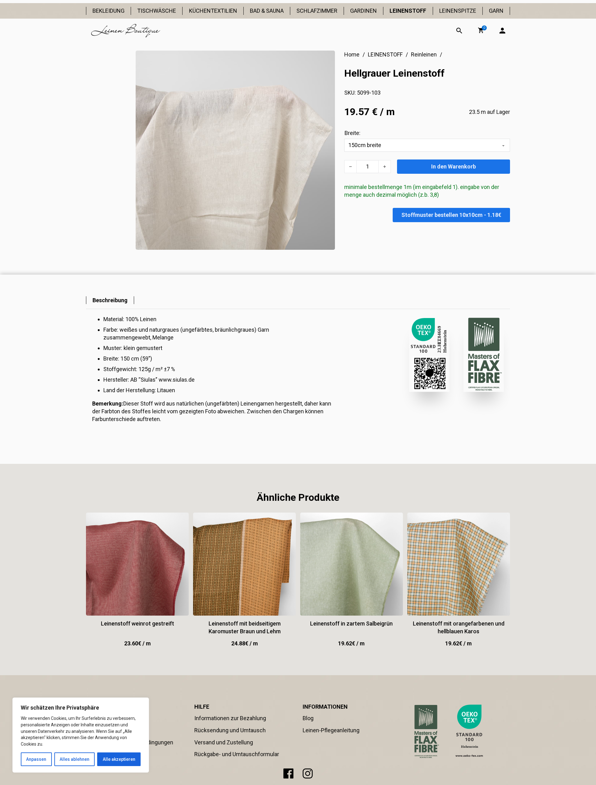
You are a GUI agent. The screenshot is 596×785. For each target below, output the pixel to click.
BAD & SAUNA (267, 10)
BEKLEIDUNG (108, 10)
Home (351, 54)
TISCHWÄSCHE (156, 10)
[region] (80, 735)
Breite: (352, 133)
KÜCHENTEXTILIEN (213, 10)
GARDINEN (363, 10)
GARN (496, 10)
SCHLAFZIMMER (316, 10)
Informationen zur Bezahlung (230, 718)
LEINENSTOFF (408, 10)
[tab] (110, 300)
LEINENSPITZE (457, 10)
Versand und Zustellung (223, 742)
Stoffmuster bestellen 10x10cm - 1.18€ (451, 215)
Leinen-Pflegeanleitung (331, 730)
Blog (308, 718)
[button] (480, 30)
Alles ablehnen (74, 759)
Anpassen (36, 759)
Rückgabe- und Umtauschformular (236, 754)
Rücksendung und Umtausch (230, 730)
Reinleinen (424, 54)
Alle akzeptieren (119, 759)
